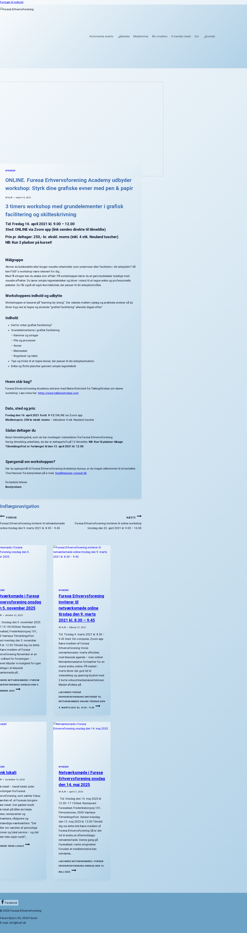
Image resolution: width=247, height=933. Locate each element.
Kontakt (210, 36)
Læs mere (82, 700)
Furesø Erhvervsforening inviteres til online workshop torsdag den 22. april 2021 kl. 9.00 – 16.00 (108, 523)
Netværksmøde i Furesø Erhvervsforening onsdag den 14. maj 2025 (82, 778)
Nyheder (124, 36)
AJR (10, 197)
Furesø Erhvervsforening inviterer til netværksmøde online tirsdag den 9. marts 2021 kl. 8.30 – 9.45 (32, 523)
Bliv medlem (160, 36)
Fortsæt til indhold (11, 2)
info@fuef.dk (17, 922)
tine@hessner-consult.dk (71, 473)
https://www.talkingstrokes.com (58, 393)
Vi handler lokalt (181, 36)
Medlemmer (141, 36)
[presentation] (82, 564)
